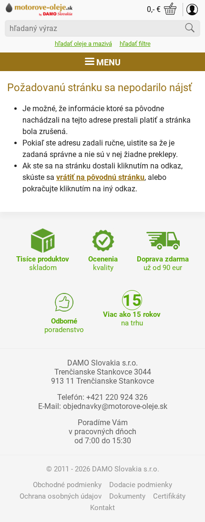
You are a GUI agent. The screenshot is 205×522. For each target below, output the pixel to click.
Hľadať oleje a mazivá (83, 43)
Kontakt (102, 507)
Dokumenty (127, 496)
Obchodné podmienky (67, 484)
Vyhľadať (190, 27)
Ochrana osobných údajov (61, 496)
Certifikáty (169, 496)
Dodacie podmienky (140, 484)
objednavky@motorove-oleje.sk (115, 406)
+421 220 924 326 (117, 397)
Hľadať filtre (135, 43)
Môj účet (192, 9)
